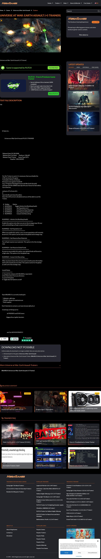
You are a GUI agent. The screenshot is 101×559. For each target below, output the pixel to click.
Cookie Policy (79, 556)
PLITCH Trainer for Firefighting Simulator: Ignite (49, 505)
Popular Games (40, 529)
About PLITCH (53, 93)
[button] (98, 541)
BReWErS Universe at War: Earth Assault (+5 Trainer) (18, 370)
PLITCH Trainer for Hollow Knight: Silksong (48, 511)
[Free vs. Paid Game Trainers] (50, 457)
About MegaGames (11, 529)
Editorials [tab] (86, 67)
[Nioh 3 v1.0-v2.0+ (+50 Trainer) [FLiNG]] (17, 434)
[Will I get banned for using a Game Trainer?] (50, 434)
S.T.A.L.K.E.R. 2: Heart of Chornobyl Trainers (18, 488)
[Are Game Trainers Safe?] (17, 457)
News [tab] (78, 67)
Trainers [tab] (71, 67)
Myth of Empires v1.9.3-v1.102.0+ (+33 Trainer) (79, 502)
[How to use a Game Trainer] (83, 457)
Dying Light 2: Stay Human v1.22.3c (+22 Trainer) (80, 490)
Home (1, 10)
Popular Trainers (41, 532)
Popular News (40, 542)
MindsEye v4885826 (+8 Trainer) (45, 508)
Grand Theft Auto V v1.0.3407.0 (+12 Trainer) (79, 519)
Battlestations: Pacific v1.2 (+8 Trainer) (47, 519)
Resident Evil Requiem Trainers (15, 492)
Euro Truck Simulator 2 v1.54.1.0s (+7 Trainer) (79, 510)
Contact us (9, 532)
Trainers (35, 10)
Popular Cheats (40, 539)
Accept (66, 552)
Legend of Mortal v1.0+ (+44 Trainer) (46, 485)
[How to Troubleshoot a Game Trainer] (83, 434)
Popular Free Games (42, 548)
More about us (83, 35)
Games (8, 10)
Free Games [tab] (95, 67)
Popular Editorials (41, 545)
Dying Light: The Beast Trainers (15, 485)
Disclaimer (9, 535)
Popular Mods (40, 535)
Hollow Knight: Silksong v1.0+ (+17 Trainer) (48, 493)
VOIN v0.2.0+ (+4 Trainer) (73, 513)
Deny (79, 552)
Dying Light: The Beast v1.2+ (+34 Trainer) (48, 497)
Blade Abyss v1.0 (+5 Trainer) (74, 516)
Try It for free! (53, 68)
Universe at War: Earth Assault (21, 10)
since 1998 (95, 22)
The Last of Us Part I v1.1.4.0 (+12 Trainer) (78, 498)
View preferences (92, 552)
